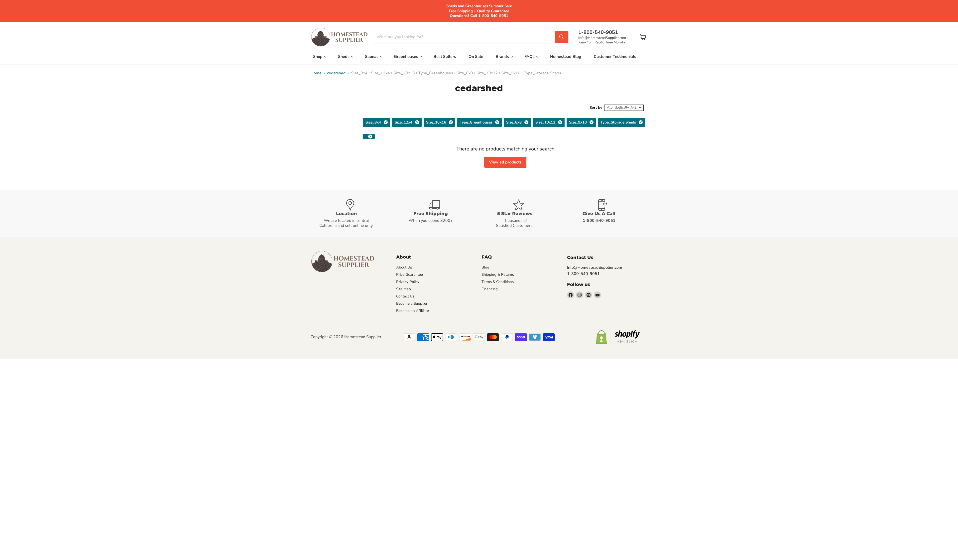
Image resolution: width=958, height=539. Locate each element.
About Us (404, 267)
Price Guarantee (409, 274)
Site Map (403, 288)
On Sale (476, 56)
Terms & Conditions (497, 281)
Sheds (344, 56)
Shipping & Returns (497, 274)
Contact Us (405, 296)
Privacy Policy (407, 281)
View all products (505, 162)
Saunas (372, 56)
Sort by (596, 108)
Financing (489, 288)
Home (316, 73)
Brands (503, 56)
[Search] (561, 37)
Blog (485, 267)
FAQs (530, 56)
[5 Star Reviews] (521, 213)
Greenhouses (406, 56)
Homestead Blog (565, 56)
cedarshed (336, 73)
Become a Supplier (411, 303)
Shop (318, 56)
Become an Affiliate (412, 310)
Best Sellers (445, 56)
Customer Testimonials (615, 56)
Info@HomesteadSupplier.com (602, 37)
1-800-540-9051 (583, 273)
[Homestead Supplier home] (339, 37)
